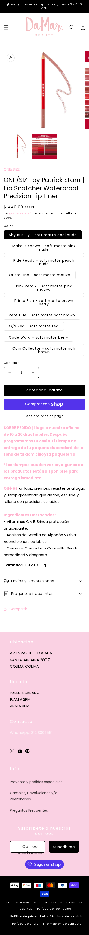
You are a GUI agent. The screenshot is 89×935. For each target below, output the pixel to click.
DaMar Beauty (30, 902)
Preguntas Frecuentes (29, 810)
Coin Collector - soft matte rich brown (43, 350)
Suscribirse (64, 846)
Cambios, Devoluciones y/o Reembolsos (33, 796)
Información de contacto (62, 924)
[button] (6, 27)
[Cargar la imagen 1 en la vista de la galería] (17, 146)
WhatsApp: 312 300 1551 (31, 732)
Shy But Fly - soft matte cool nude (43, 234)
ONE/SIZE (12, 169)
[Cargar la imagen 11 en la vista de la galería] (44, 146)
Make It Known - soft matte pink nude (44, 247)
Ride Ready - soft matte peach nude (43, 262)
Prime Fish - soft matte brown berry (43, 302)
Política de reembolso (54, 909)
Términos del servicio (66, 916)
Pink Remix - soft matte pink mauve (44, 288)
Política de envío (25, 924)
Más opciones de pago (44, 416)
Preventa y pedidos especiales (36, 781)
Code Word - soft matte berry (38, 337)
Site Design (53, 902)
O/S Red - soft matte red (34, 326)
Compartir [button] (18, 608)
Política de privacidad (27, 916)
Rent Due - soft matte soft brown (42, 315)
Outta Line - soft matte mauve (39, 275)
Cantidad (12, 362)
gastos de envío (21, 213)
